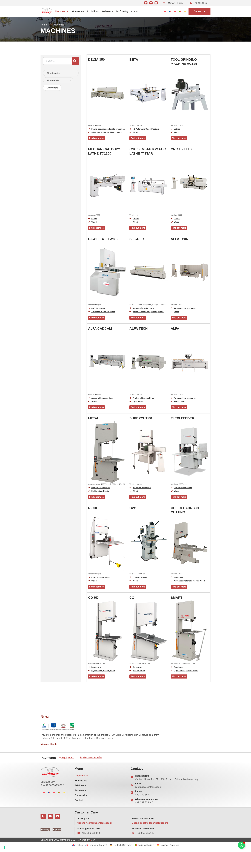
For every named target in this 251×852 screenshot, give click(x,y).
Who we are (78, 11)
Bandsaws (178, 577)
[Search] (75, 61)
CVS (132, 508)
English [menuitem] (79, 845)
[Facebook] (145, 2)
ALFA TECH (138, 328)
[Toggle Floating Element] (241, 845)
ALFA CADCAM (100, 328)
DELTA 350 (96, 59)
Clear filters (52, 87)
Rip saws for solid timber (144, 308)
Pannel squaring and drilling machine (108, 129)
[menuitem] (165, 11)
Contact (135, 11)
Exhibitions (93, 11)
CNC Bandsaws (98, 308)
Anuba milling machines (185, 308)
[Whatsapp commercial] (132, 800)
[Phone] (132, 792)
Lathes (177, 129)
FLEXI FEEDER (182, 418)
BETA (133, 59)
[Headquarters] (132, 777)
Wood (119, 132)
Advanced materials (100, 132)
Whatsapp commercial (146, 799)
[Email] (132, 785)
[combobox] (57, 61)
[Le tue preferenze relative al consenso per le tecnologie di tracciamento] (4, 847)
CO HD (93, 597)
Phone (138, 791)
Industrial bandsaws (100, 487)
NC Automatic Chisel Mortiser (146, 129)
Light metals (138, 401)
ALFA (175, 328)
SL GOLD (136, 239)
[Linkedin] (156, 2)
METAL (93, 418)
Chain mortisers (140, 577)
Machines (60, 11)
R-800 (92, 508)
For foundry (122, 11)
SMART (176, 597)
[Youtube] (151, 2)
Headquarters (142, 776)
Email (138, 783)
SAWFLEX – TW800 (103, 239)
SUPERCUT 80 (140, 418)
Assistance (107, 11)
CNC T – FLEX (182, 149)
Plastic (113, 132)
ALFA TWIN (179, 239)
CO (131, 597)
